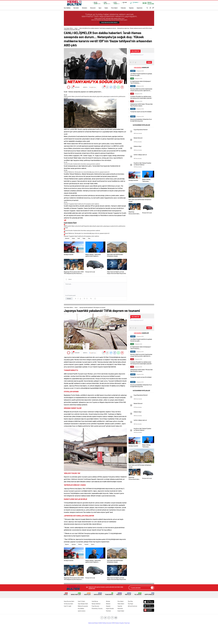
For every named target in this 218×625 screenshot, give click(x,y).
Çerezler (109, 623)
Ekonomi (92, 8)
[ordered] (84, 299)
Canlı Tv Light (67, 606)
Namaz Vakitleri (76, 594)
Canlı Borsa (95, 601)
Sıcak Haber (121, 611)
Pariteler (128, 594)
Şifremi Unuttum (132, 606)
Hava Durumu (98, 594)
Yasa (89, 238)
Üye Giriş (130, 601)
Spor (100, 8)
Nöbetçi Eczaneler (83, 606)
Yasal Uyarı (127, 623)
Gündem (84, 8)
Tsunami (86, 544)
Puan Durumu (109, 594)
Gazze (73, 238)
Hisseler (119, 594)
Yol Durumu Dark (68, 603)
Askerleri (67, 238)
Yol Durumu (137, 594)
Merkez (80, 544)
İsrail (78, 238)
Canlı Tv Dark (81, 601)
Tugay (83, 238)
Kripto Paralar (149, 594)
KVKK (113, 623)
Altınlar (108, 601)
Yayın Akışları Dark (83, 603)
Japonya (73, 544)
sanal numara (81, 611)
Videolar (123, 8)
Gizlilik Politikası (103, 623)
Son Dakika (67, 8)
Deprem (67, 544)
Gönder (69, 298)
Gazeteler (140, 8)
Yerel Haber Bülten (68, 28)
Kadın (106, 8)
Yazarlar (131, 8)
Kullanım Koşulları (119, 623)
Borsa (66, 594)
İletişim (96, 623)
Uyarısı (92, 544)
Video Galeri (121, 603)
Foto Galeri (114, 8)
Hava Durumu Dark (69, 601)
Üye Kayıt (130, 603)
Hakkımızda (91, 623)
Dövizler (108, 603)
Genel (76, 28)
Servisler (76, 8)
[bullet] (87, 299)
